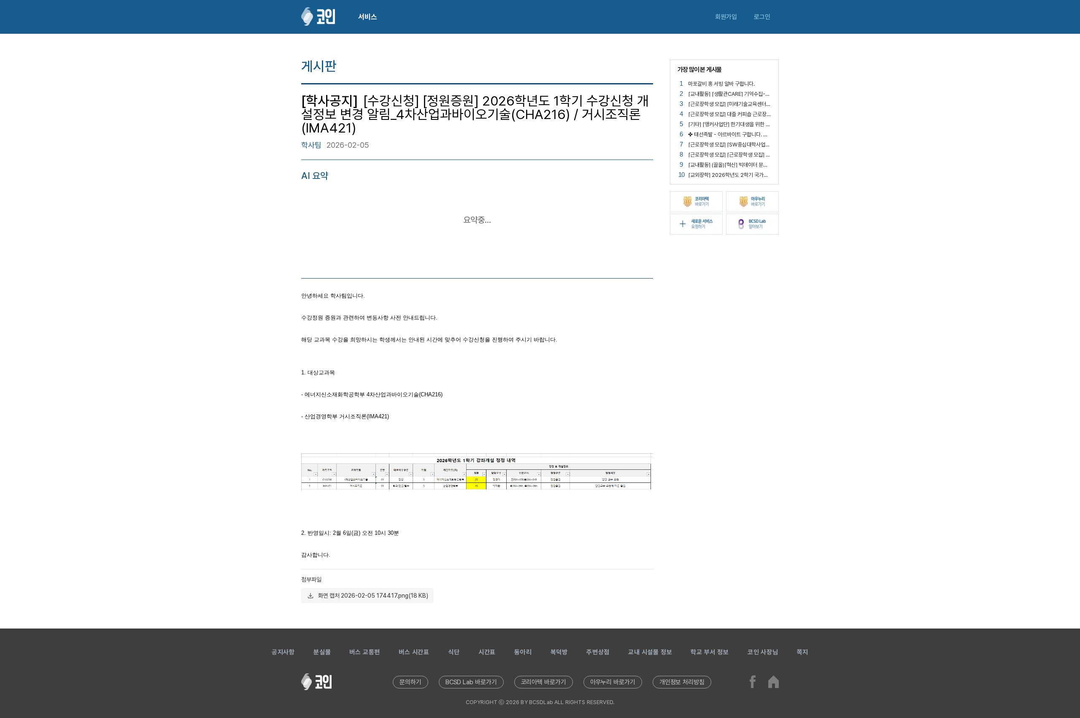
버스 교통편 (364, 652)
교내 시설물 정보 (650, 652)
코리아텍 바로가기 (543, 682)
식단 (454, 652)
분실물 (322, 652)
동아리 (523, 652)
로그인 (762, 17)
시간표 (487, 652)
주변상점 (598, 652)
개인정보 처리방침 (682, 682)
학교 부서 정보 (710, 652)
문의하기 (410, 682)
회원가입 (726, 17)
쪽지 (803, 652)
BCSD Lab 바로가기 (471, 682)
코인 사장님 (763, 652)
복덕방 (559, 652)
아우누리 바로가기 (612, 682)
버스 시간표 (414, 652)
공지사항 (283, 652)
